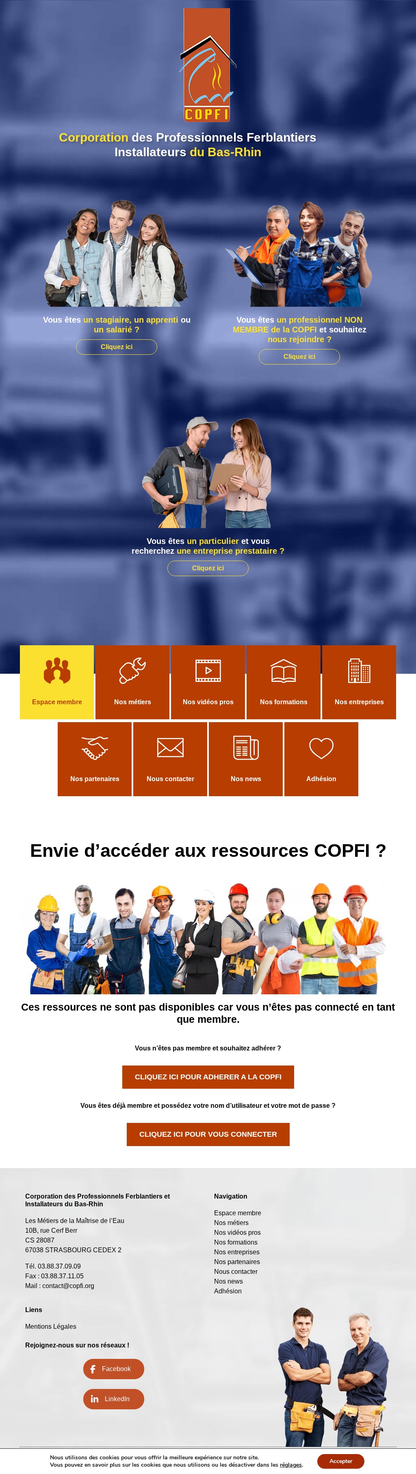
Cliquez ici (116, 346)
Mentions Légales (50, 1326)
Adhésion (321, 778)
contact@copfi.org (68, 1285)
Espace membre (57, 702)
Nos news (246, 778)
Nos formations (284, 702)
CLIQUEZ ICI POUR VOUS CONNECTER (208, 1134)
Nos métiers (132, 702)
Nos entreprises (359, 702)
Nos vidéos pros (208, 702)
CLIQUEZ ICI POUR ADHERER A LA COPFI (208, 1077)
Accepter (340, 1461)
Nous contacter (170, 778)
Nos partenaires (94, 778)
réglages (291, 1465)
